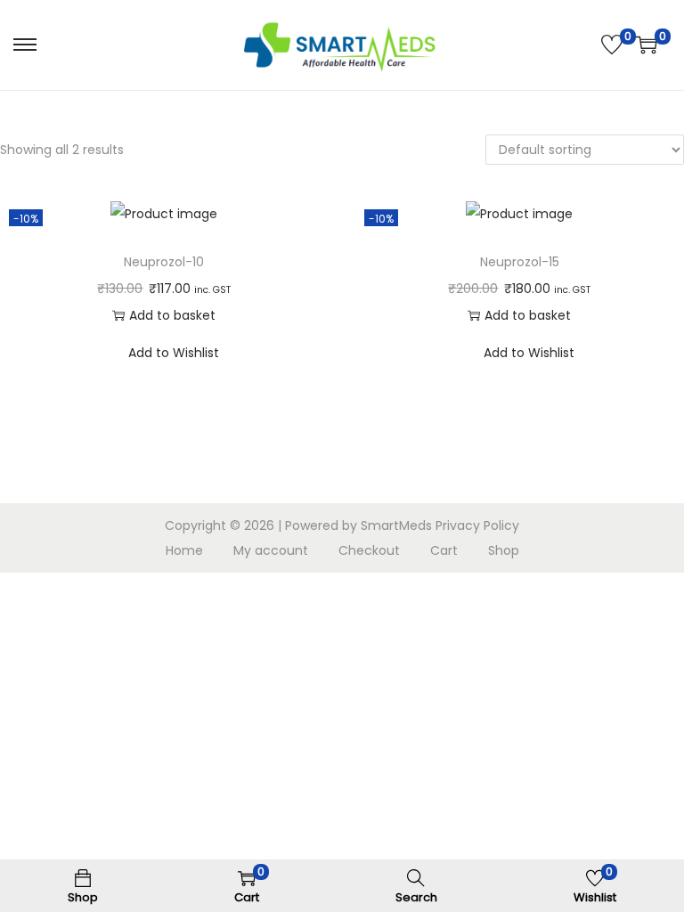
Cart (444, 550)
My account (270, 550)
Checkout (369, 550)
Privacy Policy (477, 525)
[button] (311, 218)
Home (184, 550)
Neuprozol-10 (164, 262)
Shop (503, 550)
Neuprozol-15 (519, 262)
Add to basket (172, 315)
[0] (612, 44)
